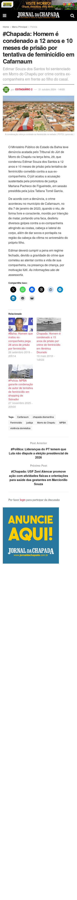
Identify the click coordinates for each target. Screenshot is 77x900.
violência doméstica (20, 428)
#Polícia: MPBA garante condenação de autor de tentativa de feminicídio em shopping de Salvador (20, 390)
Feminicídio (16, 422)
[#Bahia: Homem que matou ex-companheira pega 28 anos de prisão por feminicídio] (20, 325)
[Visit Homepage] (38, 15)
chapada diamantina (43, 416)
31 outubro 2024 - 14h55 (51, 89)
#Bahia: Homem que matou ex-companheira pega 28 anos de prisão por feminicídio (20, 341)
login (23, 500)
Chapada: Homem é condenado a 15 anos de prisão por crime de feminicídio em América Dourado (49, 343)
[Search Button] (72, 15)
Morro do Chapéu (46, 422)
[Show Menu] (4, 15)
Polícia (33, 26)
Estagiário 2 (23, 89)
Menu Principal (19, 26)
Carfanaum (23, 416)
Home (6, 26)
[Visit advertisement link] (38, 5)
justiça (29, 422)
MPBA (62, 422)
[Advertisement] (38, 731)
